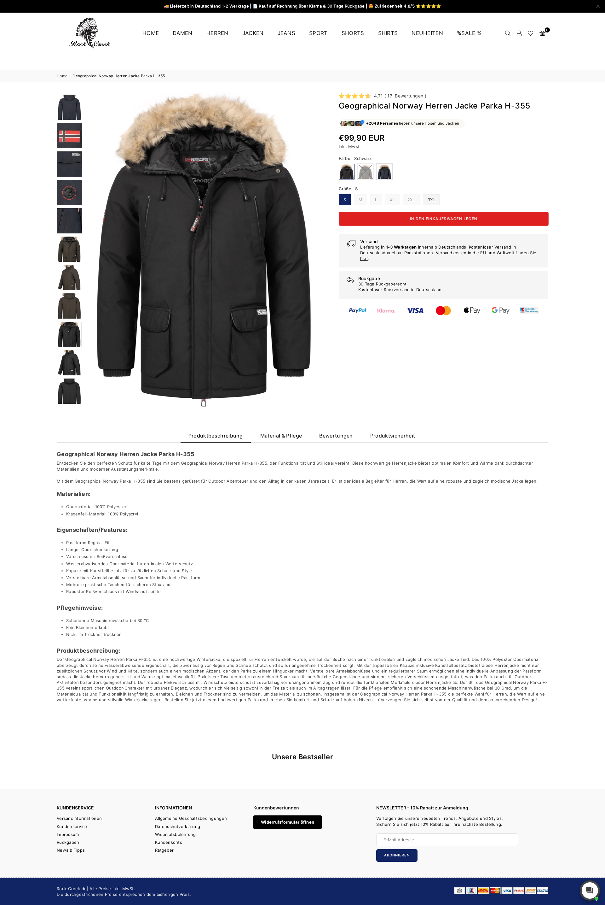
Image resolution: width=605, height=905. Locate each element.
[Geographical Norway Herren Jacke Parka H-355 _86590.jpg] (69, 391)
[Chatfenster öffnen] (590, 890)
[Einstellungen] (519, 33)
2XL (411, 199)
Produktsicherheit (392, 435)
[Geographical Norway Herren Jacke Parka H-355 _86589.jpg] (69, 362)
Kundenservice (72, 826)
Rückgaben (68, 842)
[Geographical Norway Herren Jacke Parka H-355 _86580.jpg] (69, 107)
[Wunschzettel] (530, 33)
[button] (542, 33)
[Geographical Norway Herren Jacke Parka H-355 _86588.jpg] (69, 334)
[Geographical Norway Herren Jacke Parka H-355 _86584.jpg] (69, 220)
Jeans (286, 33)
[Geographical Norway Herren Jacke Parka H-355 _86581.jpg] (69, 135)
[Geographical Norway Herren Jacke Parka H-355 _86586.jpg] (69, 277)
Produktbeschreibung (215, 435)
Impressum (68, 834)
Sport (318, 33)
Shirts (388, 33)
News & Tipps (71, 850)
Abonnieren (397, 855)
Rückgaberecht (391, 283)
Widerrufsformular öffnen (287, 822)
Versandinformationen (79, 818)
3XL (431, 199)
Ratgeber (164, 850)
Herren (217, 33)
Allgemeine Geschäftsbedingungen (191, 818)
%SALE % (469, 33)
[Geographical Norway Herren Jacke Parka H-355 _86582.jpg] (69, 164)
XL (392, 199)
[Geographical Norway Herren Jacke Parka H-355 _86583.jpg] (69, 192)
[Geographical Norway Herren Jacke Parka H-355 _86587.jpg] (69, 306)
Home (150, 33)
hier (364, 258)
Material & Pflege (281, 435)
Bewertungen (336, 435)
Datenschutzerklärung (177, 826)
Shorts (353, 33)
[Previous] (93, 249)
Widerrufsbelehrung (175, 834)
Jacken (253, 33)
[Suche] (507, 33)
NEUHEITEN (427, 33)
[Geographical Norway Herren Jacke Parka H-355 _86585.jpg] (69, 249)
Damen (182, 33)
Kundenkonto (168, 842)
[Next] (314, 249)
